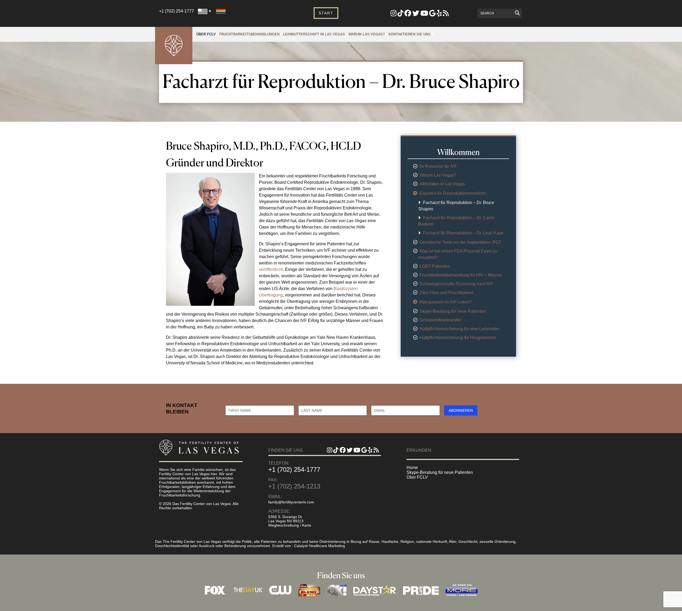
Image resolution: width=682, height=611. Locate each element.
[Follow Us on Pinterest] (400, 14)
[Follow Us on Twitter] (415, 14)
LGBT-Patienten (435, 266)
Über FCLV (206, 34)
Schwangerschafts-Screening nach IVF (456, 284)
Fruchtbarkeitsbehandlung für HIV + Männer (461, 275)
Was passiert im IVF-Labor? (445, 302)
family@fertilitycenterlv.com (291, 502)
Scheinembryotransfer (440, 320)
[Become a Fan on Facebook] (407, 14)
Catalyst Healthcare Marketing (319, 546)
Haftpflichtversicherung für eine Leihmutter (459, 329)
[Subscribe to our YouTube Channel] (424, 14)
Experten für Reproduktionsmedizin (452, 193)
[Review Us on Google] (432, 14)
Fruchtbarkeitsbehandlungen (249, 34)
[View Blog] (446, 14)
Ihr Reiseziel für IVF (438, 166)
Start (326, 13)
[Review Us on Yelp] (439, 14)
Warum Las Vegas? (366, 34)
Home (412, 467)
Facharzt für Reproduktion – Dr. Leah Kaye (463, 233)
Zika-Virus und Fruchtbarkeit (446, 292)
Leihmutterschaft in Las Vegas (314, 34)
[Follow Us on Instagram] (393, 14)
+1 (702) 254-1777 (176, 11)
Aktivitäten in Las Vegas (442, 184)
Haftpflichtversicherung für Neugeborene (458, 337)
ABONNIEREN (461, 410)
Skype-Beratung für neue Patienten (453, 311)
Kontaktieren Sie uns (409, 34)
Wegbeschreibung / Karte (289, 525)
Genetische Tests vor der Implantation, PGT (460, 242)
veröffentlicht (271, 269)
